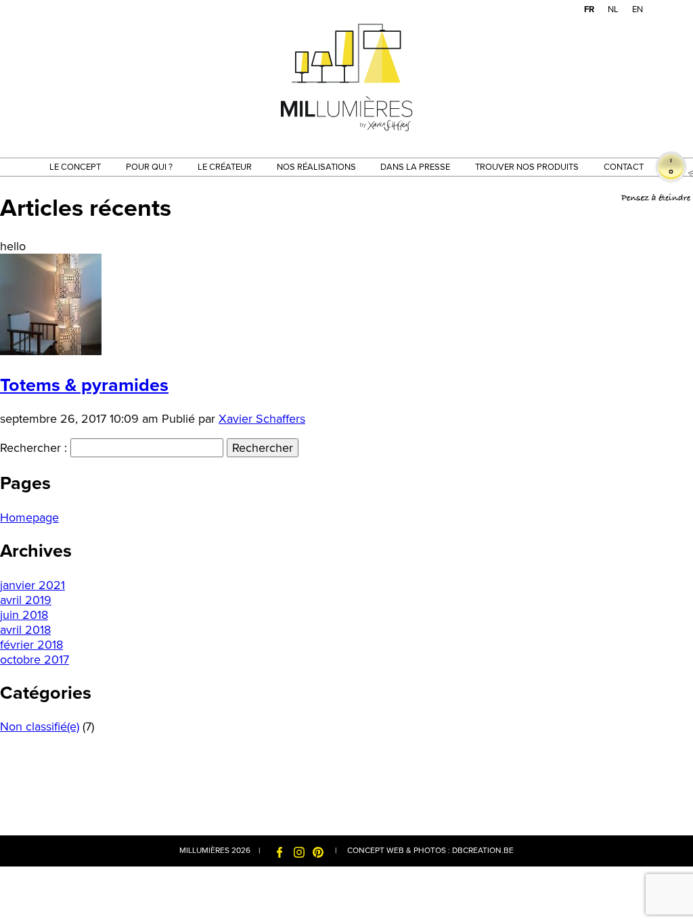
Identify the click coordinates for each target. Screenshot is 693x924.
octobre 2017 (34, 659)
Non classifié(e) (39, 726)
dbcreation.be (483, 850)
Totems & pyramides (84, 385)
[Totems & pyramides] (51, 351)
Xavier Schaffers (262, 418)
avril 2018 (25, 629)
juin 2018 (24, 614)
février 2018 (31, 644)
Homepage (29, 517)
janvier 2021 (32, 585)
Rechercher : (33, 447)
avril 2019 (25, 600)
